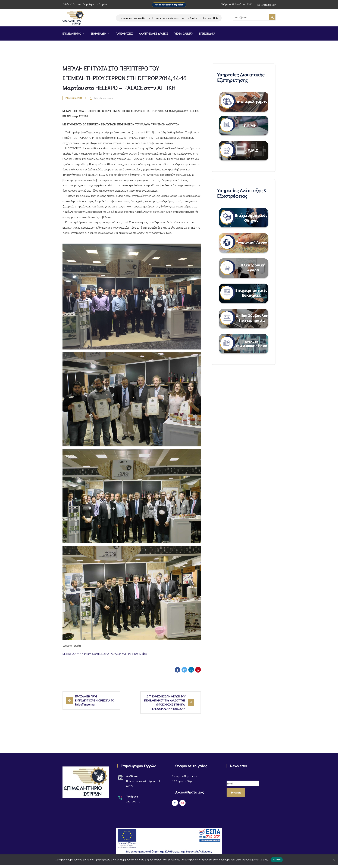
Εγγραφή (236, 792)
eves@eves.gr (268, 5)
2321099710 (133, 801)
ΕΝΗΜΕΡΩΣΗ (98, 33)
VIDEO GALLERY (183, 33)
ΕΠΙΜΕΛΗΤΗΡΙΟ (71, 33)
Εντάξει (277, 859)
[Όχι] (333, 859)
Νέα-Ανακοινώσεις (104, 98)
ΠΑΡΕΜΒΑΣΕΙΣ (124, 33)
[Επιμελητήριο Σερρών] (73, 18)
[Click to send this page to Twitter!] (184, 670)
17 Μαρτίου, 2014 (73, 98)
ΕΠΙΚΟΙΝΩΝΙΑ (207, 33)
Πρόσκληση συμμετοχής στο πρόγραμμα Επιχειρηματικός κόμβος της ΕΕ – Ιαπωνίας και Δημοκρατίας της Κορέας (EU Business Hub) (128, 18)
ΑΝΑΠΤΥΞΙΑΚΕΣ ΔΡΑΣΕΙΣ (153, 33)
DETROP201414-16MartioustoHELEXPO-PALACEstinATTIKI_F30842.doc (104, 653)
